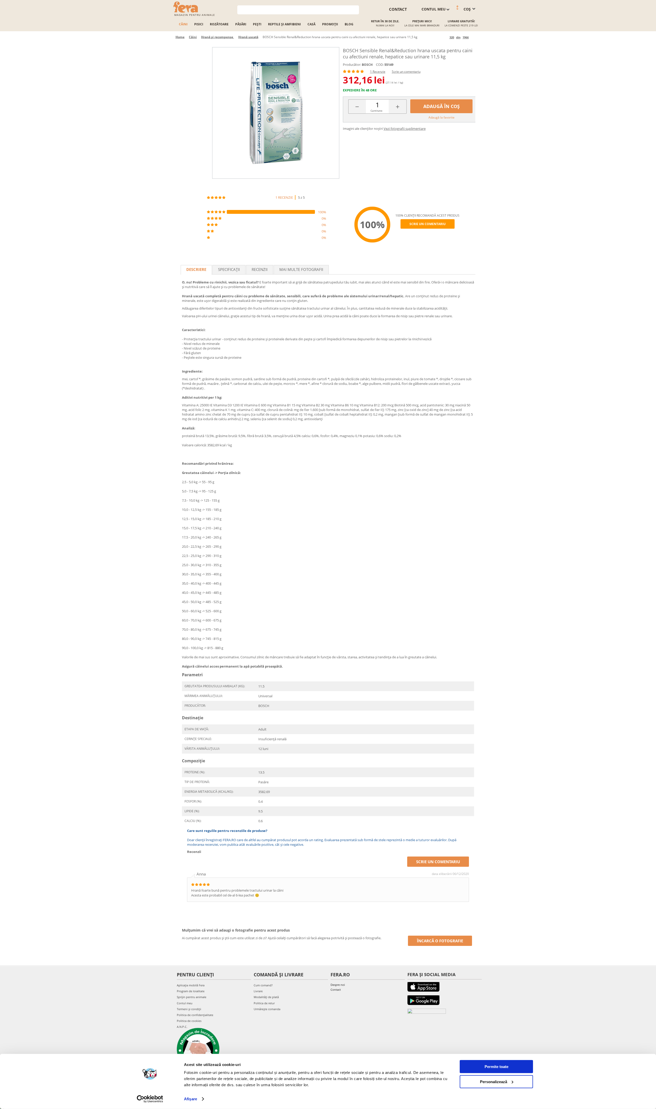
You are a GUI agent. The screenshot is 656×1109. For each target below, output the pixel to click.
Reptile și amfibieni (284, 24)
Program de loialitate (190, 991)
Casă (311, 24)
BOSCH (367, 64)
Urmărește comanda (267, 1009)
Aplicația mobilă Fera (190, 985)
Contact (336, 989)
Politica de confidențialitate (195, 1015)
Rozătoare (219, 24)
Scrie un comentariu (406, 71)
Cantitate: (377, 110)
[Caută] (355, 9)
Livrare (258, 991)
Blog (349, 24)
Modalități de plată (266, 997)
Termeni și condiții (189, 1009)
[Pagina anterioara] (445, 37)
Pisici (198, 24)
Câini (183, 24)
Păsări (240, 24)
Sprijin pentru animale (191, 997)
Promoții (330, 24)
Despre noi (338, 985)
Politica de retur (264, 1003)
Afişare (190, 1099)
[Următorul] (473, 37)
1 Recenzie (377, 71)
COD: (380, 64)
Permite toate (496, 1066)
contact (398, 9)
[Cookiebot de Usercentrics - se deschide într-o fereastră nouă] (150, 1099)
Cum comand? (263, 985)
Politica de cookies (189, 1021)
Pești (257, 24)
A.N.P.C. (182, 1027)
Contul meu (184, 1003)
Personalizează (493, 1081)
